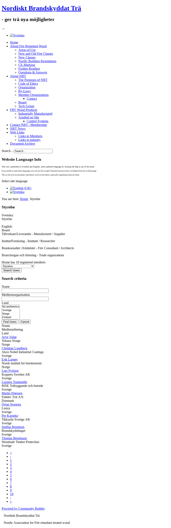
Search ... (8, 151)
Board (22, 102)
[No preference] (11, 307)
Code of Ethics (28, 83)
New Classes (26, 57)
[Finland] (11, 317)
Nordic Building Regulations (37, 61)
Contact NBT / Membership (28, 125)
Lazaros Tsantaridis (14, 382)
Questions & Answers (32, 72)
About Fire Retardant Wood (28, 46)
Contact (32, 98)
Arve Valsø (9, 337)
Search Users (11, 270)
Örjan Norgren (11, 404)
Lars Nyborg (10, 370)
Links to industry (29, 140)
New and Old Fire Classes (35, 53)
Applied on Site (28, 117)
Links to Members (30, 136)
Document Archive (22, 143)
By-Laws (24, 91)
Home (14, 42)
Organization (26, 87)
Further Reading (29, 68)
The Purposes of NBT (33, 80)
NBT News (17, 128)
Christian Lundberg (14, 348)
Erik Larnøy (10, 359)
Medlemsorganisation (16, 294)
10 (11, 494)
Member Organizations (33, 95)
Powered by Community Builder (23, 508)
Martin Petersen (12, 393)
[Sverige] (11, 310)
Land (5, 303)
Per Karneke (10, 415)
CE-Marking (26, 65)
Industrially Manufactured (35, 113)
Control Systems (37, 121)
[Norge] (11, 314)
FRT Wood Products (23, 110)
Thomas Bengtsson (14, 438)
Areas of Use (27, 50)
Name (6, 286)
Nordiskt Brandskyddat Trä (41, 8)
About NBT (18, 76)
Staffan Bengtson (13, 427)
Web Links (17, 132)
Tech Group (26, 106)
